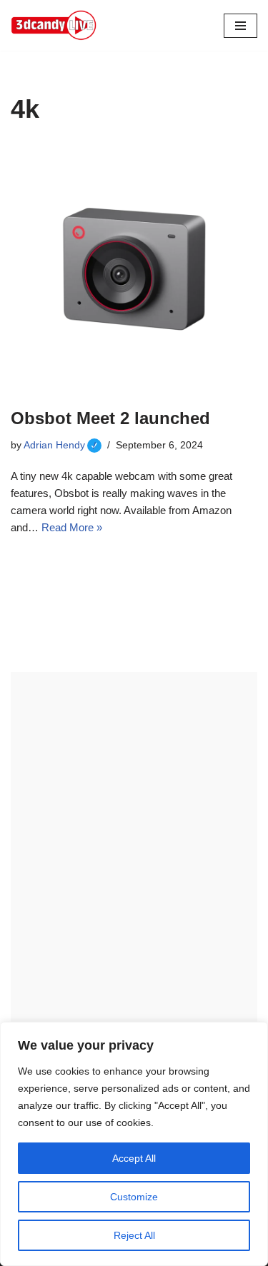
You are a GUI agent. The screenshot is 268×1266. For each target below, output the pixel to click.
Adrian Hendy (62, 445)
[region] (134, 1144)
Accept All (134, 1158)
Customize (134, 1196)
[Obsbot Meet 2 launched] (134, 269)
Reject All (134, 1235)
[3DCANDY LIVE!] (53, 25)
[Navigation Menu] (240, 26)
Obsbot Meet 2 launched (110, 418)
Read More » (71, 527)
